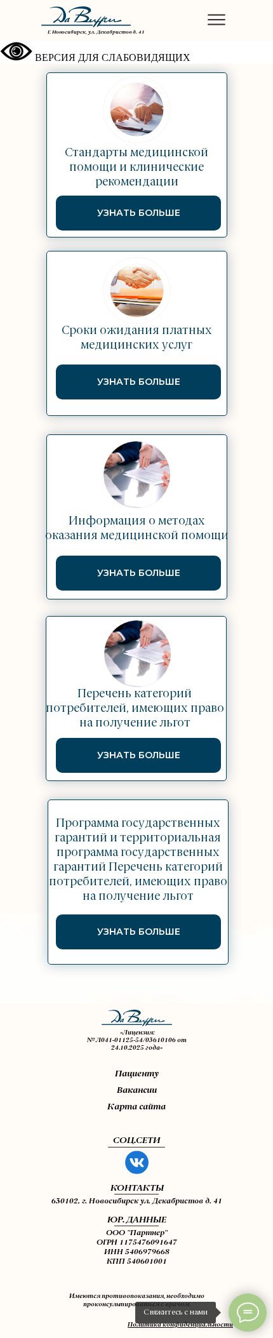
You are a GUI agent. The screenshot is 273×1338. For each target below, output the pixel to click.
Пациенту (137, 1073)
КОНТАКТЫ (137, 1188)
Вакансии (137, 1090)
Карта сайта (136, 1106)
